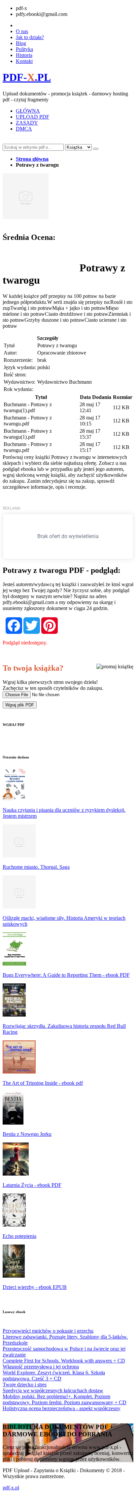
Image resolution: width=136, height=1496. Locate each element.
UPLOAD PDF (32, 117)
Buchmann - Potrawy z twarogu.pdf (28, 420)
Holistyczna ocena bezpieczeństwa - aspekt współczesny (61, 1408)
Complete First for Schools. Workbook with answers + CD (64, 1360)
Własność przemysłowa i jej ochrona (41, 1366)
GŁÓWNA (28, 111)
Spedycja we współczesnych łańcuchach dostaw (53, 1390)
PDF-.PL (27, 77)
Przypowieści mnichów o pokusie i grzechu (48, 1331)
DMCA (24, 129)
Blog (21, 43)
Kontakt (24, 61)
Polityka (24, 49)
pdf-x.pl (11, 1487)
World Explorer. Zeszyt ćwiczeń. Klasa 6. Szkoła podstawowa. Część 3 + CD (54, 1375)
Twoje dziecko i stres (25, 1384)
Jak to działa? (30, 37)
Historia (24, 55)
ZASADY (27, 123)
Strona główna (32, 159)
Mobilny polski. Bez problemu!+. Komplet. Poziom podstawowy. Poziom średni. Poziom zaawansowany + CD (64, 1399)
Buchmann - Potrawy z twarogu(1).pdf (28, 407)
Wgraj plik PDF (19, 704)
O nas (22, 31)
